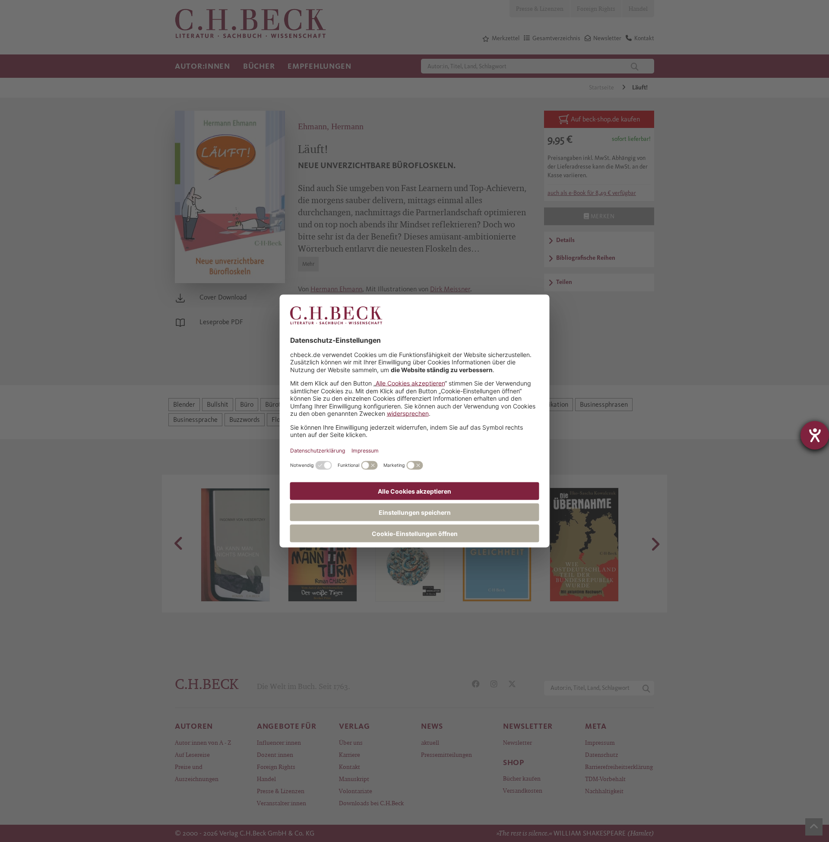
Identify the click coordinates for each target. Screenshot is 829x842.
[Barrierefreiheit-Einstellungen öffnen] (815, 435)
